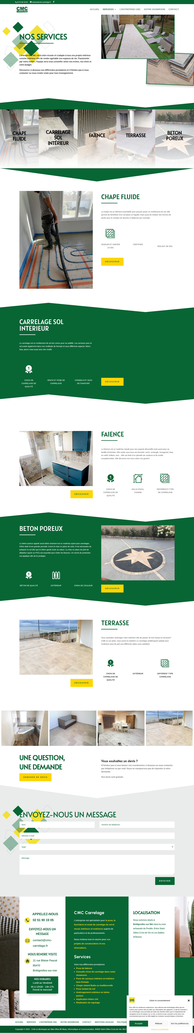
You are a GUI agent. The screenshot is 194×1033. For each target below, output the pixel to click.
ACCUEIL (94, 9)
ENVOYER (165, 881)
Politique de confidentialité (159, 1029)
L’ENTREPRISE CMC (130, 9)
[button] (188, 1000)
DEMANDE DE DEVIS (35, 777)
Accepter (139, 1023)
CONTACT (174, 9)
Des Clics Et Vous (59, 1029)
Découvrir (112, 261)
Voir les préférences (180, 1023)
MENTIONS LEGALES (104, 1022)
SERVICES (108, 9)
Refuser (158, 1023)
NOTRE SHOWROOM (154, 9)
